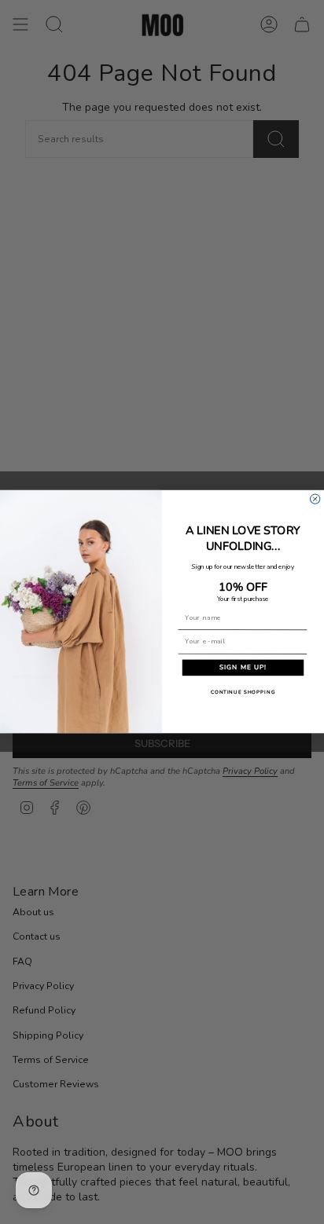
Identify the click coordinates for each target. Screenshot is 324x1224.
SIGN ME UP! (243, 668)
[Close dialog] (314, 499)
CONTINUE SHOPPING (243, 692)
